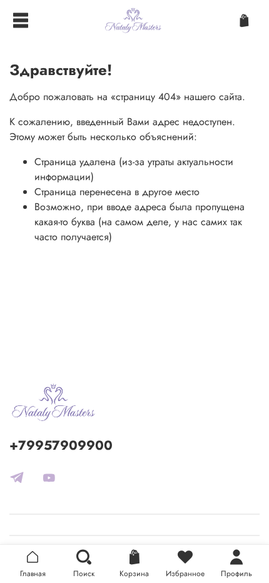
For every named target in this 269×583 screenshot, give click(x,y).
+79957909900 (61, 445)
